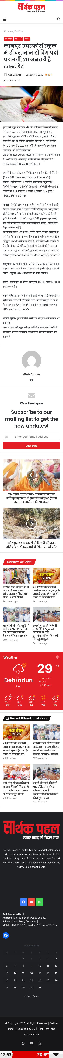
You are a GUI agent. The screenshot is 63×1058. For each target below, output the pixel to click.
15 (23, 973)
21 (15, 980)
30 (31, 987)
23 (31, 980)
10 (39, 965)
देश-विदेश (19, 31)
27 (6, 987)
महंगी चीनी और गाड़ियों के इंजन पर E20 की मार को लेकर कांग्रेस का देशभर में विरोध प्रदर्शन (16, 630)
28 (15, 987)
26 (56, 980)
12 (56, 965)
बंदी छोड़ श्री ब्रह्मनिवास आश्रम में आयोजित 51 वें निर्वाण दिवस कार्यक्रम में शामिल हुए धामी (16, 788)
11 (48, 965)
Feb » (36, 996)
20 (6, 980)
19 (56, 973)
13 (7, 973)
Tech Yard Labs (46, 1028)
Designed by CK (26, 1028)
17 (40, 973)
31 (39, 987)
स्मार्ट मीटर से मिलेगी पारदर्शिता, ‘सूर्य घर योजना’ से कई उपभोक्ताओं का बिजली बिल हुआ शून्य (45, 632)
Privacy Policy (31, 1034)
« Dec (27, 996)
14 (15, 973)
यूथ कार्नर (18, 38)
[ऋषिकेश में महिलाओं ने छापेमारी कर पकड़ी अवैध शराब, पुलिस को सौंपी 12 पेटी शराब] (16, 576)
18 (48, 973)
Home (9, 31)
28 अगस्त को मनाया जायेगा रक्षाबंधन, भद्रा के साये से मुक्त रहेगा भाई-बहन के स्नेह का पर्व (46, 592)
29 (23, 987)
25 (48, 980)
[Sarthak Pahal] (32, 8)
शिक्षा (27, 38)
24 (39, 980)
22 (23, 980)
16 (31, 973)
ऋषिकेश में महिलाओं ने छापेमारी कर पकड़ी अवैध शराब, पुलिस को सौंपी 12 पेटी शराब (16, 592)
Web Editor (13, 75)
